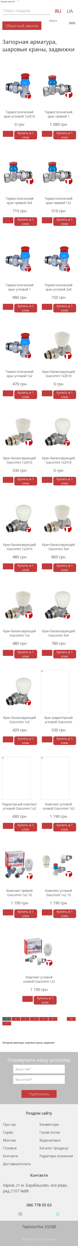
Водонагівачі (50, 1140)
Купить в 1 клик (26, 135)
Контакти (10, 1156)
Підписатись (39, 1094)
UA (70, 11)
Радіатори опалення (56, 1156)
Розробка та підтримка (39, 1239)
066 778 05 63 (39, 1205)
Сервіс (8, 1132)
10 (71, 1018)
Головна (10, 1148)
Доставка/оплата (17, 1163)
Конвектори (49, 1124)
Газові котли (49, 1132)
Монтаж (9, 1140)
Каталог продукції (53, 1148)
